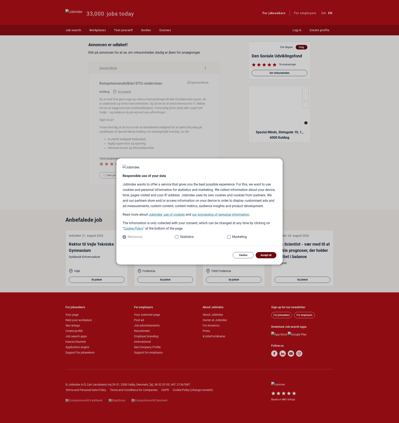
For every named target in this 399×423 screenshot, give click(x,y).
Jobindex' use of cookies (167, 214)
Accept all (266, 255)
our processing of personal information (220, 214)
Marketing (239, 237)
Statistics (187, 237)
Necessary (135, 237)
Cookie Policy (133, 228)
